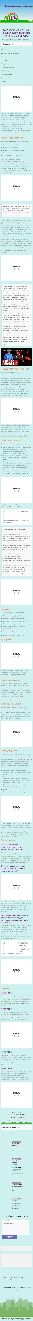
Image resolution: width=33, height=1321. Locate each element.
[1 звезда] (8, 1114)
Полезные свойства (8, 57)
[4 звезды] (13, 1114)
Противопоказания (7, 67)
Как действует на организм (10, 53)
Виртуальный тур (14, 1280)
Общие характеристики (9, 50)
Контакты (23, 1280)
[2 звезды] (10, 1114)
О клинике (4, 1277)
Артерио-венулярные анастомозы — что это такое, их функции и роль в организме (17, 1204)
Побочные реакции (7, 71)
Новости (16, 1277)
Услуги (10, 1277)
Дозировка (4, 64)
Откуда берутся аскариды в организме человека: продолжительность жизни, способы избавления (17, 1165)
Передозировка (6, 74)
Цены (22, 1277)
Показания (4, 60)
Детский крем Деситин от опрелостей (15, 1145)
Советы (3, 81)
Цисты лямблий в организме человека (17, 1185)
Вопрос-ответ (5, 78)
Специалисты (5, 1280)
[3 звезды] (12, 1114)
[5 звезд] (15, 1114)
